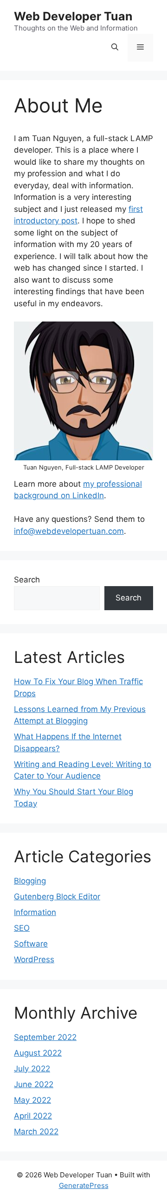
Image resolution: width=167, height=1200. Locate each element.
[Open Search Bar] (115, 48)
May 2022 (32, 1100)
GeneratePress (84, 1185)
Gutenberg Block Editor (57, 896)
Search (27, 579)
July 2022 (32, 1068)
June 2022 (33, 1084)
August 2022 (38, 1053)
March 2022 (36, 1131)
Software (31, 943)
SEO (22, 928)
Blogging (30, 880)
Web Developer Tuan (73, 16)
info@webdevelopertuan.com (69, 531)
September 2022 (45, 1037)
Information (35, 912)
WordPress (34, 959)
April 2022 (33, 1115)
